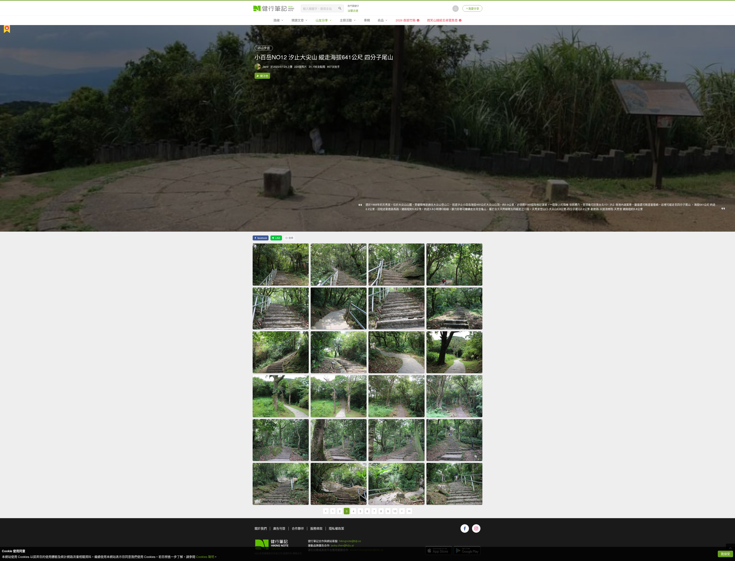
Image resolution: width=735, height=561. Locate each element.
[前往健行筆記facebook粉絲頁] (465, 528)
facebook (262, 237)
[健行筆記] (274, 8)
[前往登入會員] (455, 8)
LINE (277, 237)
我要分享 (473, 8)
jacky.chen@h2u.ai (342, 545)
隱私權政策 (336, 528)
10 (394, 511)
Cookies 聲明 (205, 556)
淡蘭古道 (353, 10)
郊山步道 (264, 48)
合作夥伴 (298, 528)
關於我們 (261, 528)
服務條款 (316, 528)
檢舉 (291, 237)
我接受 (725, 554)
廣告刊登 (279, 528)
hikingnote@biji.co (350, 541)
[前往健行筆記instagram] (476, 528)
